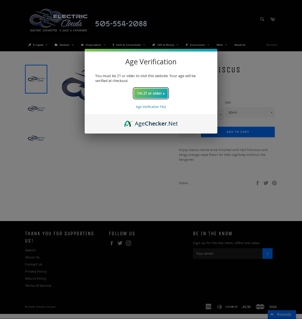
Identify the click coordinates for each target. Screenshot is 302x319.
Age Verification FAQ (151, 107)
